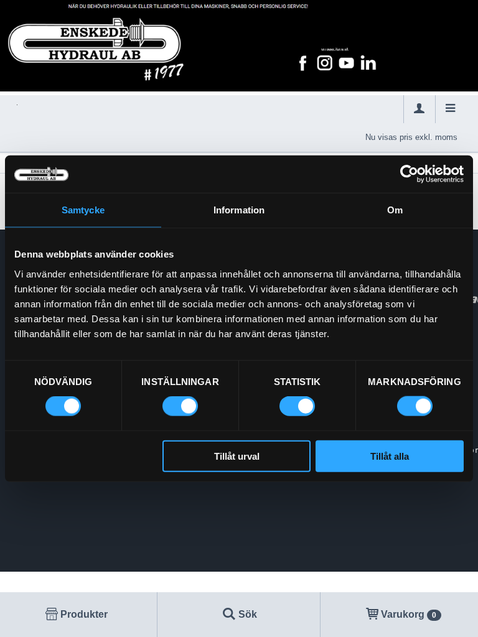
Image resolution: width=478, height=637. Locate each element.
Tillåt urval (237, 455)
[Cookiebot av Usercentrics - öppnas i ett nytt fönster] (409, 174)
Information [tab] (239, 210)
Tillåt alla (389, 455)
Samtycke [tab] (83, 210)
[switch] (180, 406)
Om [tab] (395, 210)
